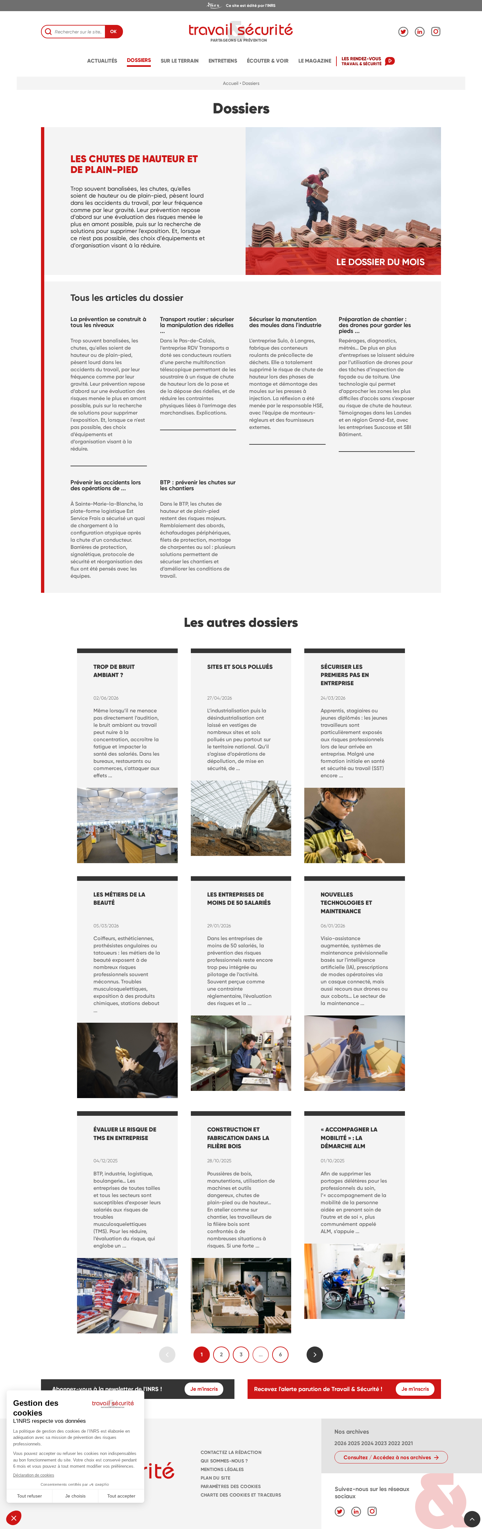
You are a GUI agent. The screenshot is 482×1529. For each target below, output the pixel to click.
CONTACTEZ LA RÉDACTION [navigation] (231, 1452)
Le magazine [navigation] (314, 61)
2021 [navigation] (407, 1443)
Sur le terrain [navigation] (180, 61)
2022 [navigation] (394, 1443)
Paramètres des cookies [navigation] (231, 1486)
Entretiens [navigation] (223, 61)
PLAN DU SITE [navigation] (215, 1478)
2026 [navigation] (340, 1443)
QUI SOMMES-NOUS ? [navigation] (224, 1461)
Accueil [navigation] (230, 83)
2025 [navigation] (354, 1443)
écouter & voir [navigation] (268, 61)
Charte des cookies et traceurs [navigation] (241, 1495)
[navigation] (241, 5)
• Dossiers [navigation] (249, 83)
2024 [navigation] (367, 1443)
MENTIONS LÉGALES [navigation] (222, 1469)
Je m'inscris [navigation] (204, 1389)
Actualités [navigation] (102, 61)
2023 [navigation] (381, 1443)
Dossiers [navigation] (139, 60)
